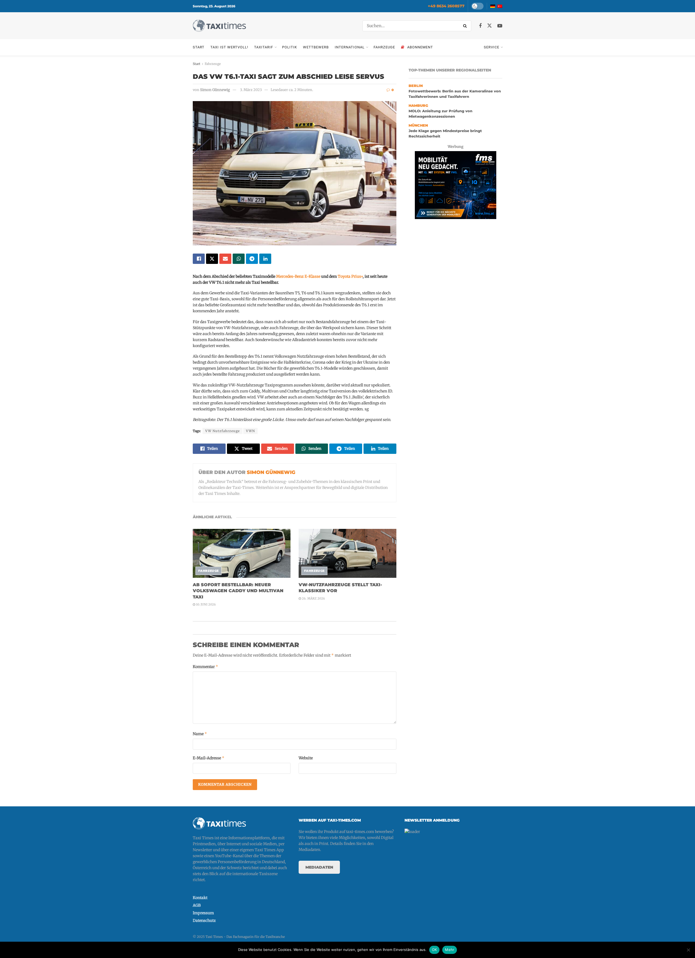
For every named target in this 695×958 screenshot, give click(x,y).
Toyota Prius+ (350, 276)
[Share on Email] (225, 259)
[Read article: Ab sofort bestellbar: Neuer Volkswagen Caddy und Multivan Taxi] (241, 553)
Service (491, 47)
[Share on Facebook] (199, 259)
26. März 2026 (313, 598)
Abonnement (420, 47)
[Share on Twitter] (212, 259)
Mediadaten (319, 867)
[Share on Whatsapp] (239, 259)
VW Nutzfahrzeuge (222, 431)
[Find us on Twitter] (489, 26)
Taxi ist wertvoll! (229, 47)
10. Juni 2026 (205, 604)
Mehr (449, 949)
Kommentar (205, 666)
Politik (289, 47)
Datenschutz (204, 920)
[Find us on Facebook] (480, 26)
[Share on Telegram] (252, 259)
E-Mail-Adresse (209, 757)
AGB (197, 905)
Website (306, 758)
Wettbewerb (316, 47)
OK (434, 949)
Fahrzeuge (384, 47)
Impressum (203, 912)
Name (200, 733)
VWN (250, 431)
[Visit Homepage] (219, 26)
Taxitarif (263, 47)
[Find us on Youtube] (499, 26)
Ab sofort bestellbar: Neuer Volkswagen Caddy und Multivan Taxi (238, 591)
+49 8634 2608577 (446, 6)
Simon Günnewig (215, 90)
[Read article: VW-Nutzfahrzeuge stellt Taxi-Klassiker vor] (347, 553)
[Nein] (688, 950)
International (350, 47)
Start (198, 47)
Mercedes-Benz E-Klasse (298, 276)
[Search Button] (465, 25)
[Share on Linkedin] (265, 259)
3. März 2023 (251, 90)
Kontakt (200, 897)
